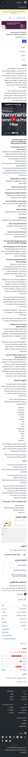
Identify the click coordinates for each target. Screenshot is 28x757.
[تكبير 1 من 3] (24, 521)
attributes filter (5, 629)
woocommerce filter (7, 635)
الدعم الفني (23, 707)
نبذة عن (24, 691)
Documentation (22, 565)
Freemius (20, 599)
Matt (24, 720)
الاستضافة (23, 696)
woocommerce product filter (8, 638)
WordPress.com (21, 718)
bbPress (24, 723)
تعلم (25, 704)
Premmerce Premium (13, 490)
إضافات (11, 696)
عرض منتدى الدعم (21, 681)
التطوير (23, 55)
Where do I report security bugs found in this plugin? (18, 575)
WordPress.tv (21, 713)
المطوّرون (23, 710)
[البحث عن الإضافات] (10, 17)
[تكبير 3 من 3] (24, 530)
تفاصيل (23, 47)
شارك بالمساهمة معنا (7, 704)
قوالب (11, 694)
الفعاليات (11, 707)
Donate (10, 710)
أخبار (25, 694)
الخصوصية (23, 699)
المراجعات (22, 51)
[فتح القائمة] (2, 2)
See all (3, 670)
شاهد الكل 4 (4, 625)
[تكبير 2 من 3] (11, 521)
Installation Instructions (19, 570)
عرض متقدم (23, 643)
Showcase (10, 691)
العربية (21, 733)
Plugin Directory (22, 7)
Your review (23, 670)
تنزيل (24, 41)
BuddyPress (23, 726)
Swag (10, 713)
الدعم (23, 59)
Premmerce (19, 37)
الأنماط (11, 699)
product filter (5, 632)
